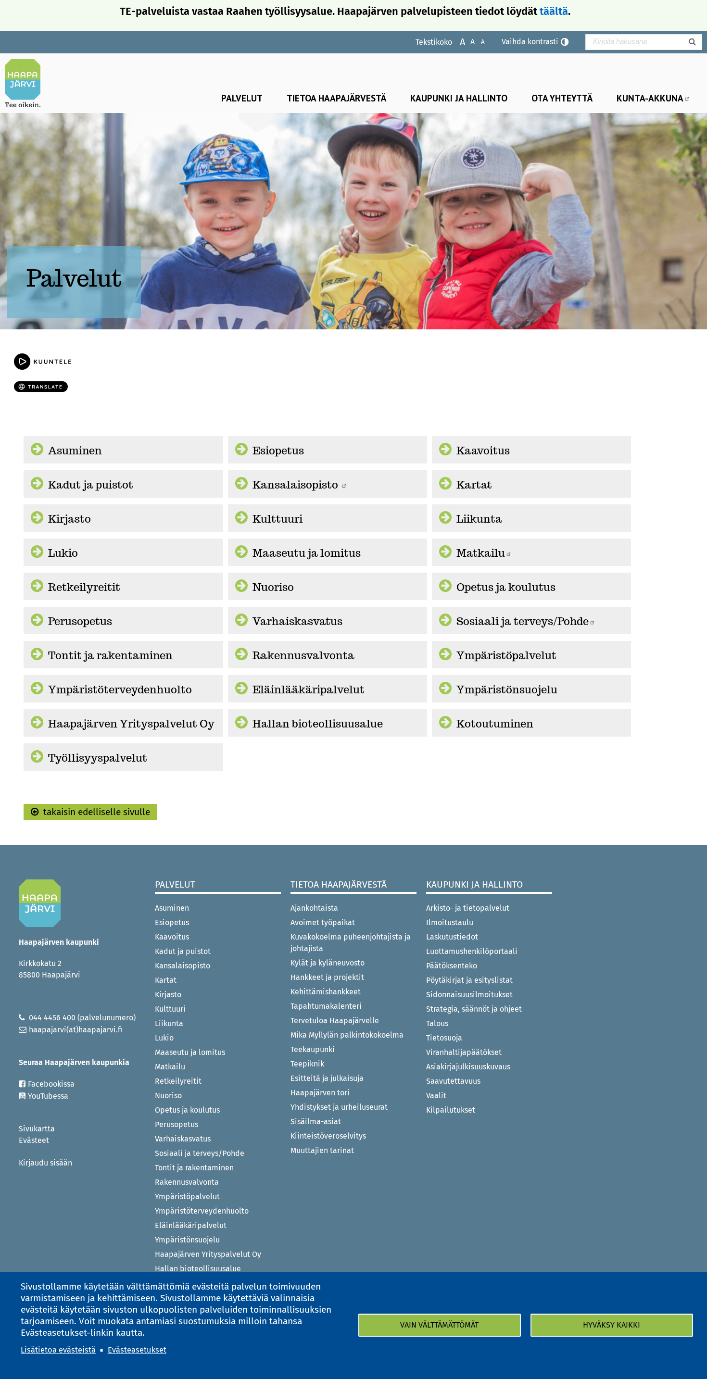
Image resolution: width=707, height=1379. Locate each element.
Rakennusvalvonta (303, 655)
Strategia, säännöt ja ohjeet (474, 1009)
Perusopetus (80, 621)
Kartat (474, 484)
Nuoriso (273, 587)
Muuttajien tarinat (322, 1150)
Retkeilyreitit (84, 587)
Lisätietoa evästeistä (58, 1349)
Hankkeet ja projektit (327, 977)
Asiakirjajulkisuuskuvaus (468, 1066)
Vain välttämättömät (439, 1324)
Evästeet (34, 1140)
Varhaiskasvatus (297, 621)
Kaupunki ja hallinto (458, 98)
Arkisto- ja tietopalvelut (467, 908)
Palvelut (242, 98)
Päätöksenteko (451, 965)
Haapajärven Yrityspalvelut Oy (131, 723)
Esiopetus (278, 450)
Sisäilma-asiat (315, 1121)
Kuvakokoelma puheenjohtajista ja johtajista (350, 942)
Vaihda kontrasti (530, 41)
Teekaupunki (312, 1049)
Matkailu (480, 553)
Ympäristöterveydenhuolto (120, 689)
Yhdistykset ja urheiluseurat (339, 1107)
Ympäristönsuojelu (506, 689)
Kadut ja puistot (90, 484)
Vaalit (436, 1095)
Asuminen (75, 450)
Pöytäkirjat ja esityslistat (469, 980)
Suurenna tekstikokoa (457, 41)
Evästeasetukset (137, 1349)
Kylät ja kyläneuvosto (327, 962)
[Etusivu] (26, 83)
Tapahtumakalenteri (326, 1006)
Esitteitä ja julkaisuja (327, 1078)
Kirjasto (69, 519)
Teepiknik (307, 1063)
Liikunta (479, 519)
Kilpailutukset (450, 1110)
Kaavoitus (483, 450)
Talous (437, 1023)
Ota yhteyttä (562, 98)
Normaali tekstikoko (467, 41)
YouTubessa (48, 1096)
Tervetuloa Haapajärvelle (334, 1020)
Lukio (63, 553)
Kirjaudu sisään (45, 1162)
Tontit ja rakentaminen (110, 655)
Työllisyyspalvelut (97, 758)
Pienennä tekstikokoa (478, 41)
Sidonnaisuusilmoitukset (469, 994)
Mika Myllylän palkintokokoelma (347, 1035)
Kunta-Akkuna (650, 98)
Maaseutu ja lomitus (306, 553)
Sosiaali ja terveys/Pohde (522, 621)
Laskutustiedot (452, 936)
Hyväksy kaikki (611, 1324)
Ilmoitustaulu (449, 922)
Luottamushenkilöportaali (472, 951)
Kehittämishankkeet (325, 991)
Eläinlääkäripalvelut (308, 689)
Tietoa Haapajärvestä (336, 98)
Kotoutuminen (494, 723)
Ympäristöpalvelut (506, 655)
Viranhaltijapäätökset (464, 1052)
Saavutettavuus (453, 1081)
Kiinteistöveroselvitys (328, 1136)
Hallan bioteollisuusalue (317, 723)
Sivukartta (37, 1128)
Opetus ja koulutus (506, 587)
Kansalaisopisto (296, 484)
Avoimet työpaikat (322, 922)
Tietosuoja (444, 1037)
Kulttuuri (277, 519)
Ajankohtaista (314, 908)
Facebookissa (51, 1084)
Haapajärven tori (320, 1092)
